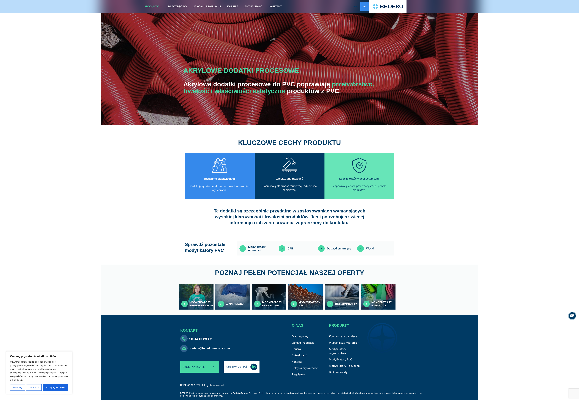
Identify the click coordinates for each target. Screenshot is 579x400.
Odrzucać (34, 387)
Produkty (151, 6)
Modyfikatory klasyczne (344, 365)
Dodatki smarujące (339, 248)
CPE (290, 248)
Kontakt (275, 6)
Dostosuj (17, 387)
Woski (370, 248)
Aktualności (253, 6)
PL (364, 6)
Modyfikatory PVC (340, 359)
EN (356, 6)
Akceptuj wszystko (55, 387)
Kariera (232, 6)
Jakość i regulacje (207, 6)
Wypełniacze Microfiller (344, 342)
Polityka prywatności (305, 368)
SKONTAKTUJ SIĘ (194, 366)
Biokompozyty (338, 372)
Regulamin (298, 374)
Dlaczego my (177, 6)
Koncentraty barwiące (343, 336)
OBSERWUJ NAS (237, 366)
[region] (39, 372)
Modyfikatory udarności (257, 248)
